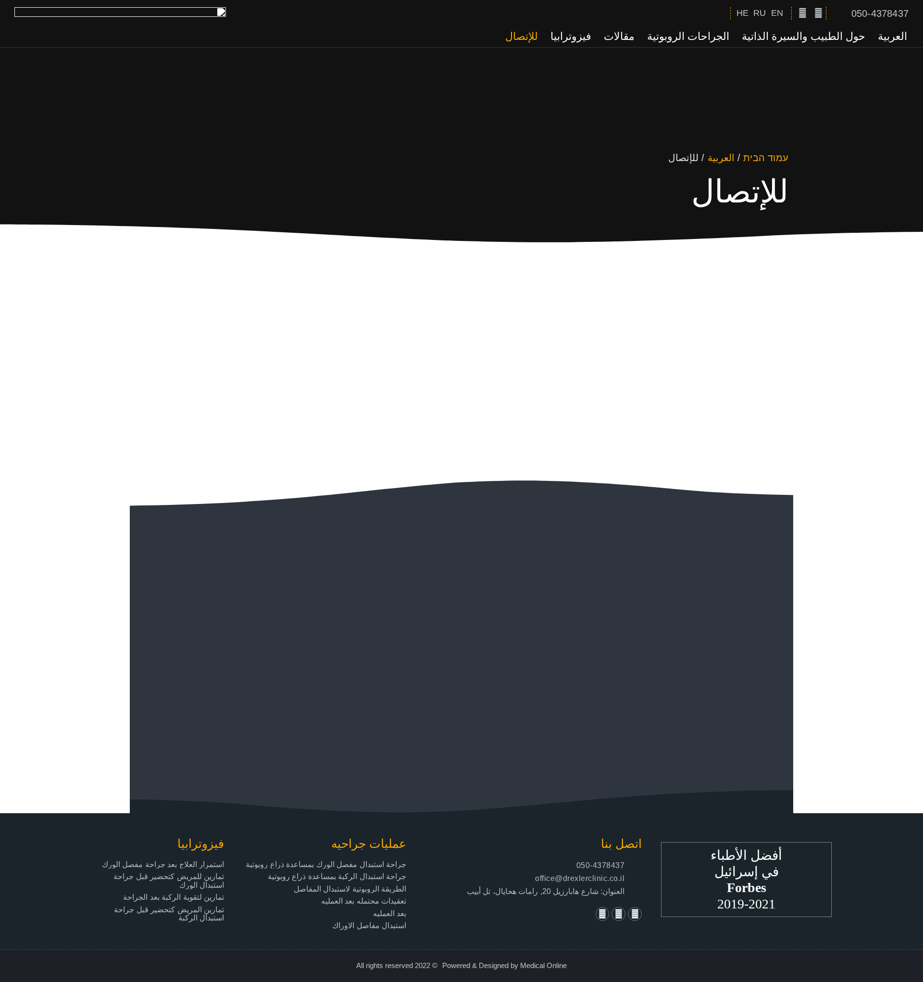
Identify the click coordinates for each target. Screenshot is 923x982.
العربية (892, 36)
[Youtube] (802, 13)
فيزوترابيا (570, 36)
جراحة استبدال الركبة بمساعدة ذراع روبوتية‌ (337, 876)
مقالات (619, 36)
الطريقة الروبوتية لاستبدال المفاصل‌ (350, 889)
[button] (719, 13)
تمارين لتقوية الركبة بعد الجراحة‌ (173, 897)
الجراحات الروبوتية (688, 36)
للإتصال (521, 36)
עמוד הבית (765, 157)
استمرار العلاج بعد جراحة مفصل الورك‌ (163, 864)
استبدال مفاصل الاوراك (369, 925)
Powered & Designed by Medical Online (504, 965)
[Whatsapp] (603, 914)
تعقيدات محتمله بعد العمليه (364, 901)
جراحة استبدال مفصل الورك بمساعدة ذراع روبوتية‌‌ (326, 864)
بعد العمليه (390, 913)
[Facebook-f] (818, 13)
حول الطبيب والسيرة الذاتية (803, 36)
